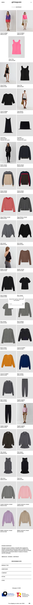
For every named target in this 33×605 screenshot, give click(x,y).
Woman (14, 7)
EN (29, 603)
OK (23, 303)
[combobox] (29, 603)
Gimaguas (4, 556)
